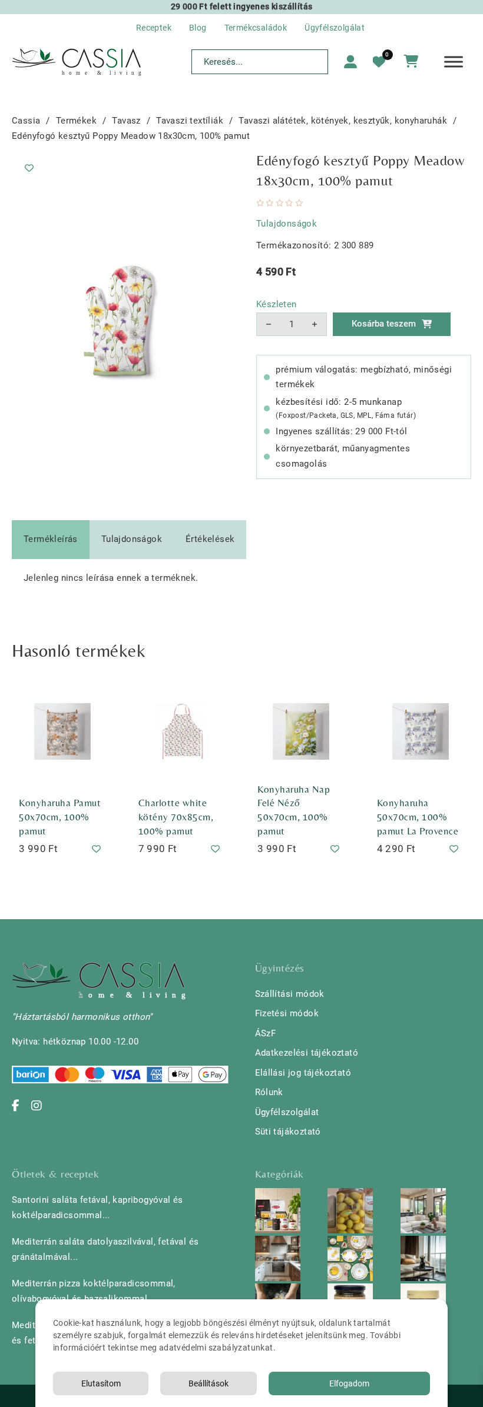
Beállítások (208, 1383)
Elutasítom (101, 1383)
